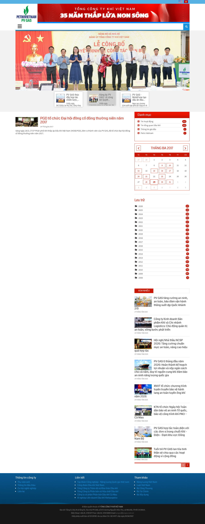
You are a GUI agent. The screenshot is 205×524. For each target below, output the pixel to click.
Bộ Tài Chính (143, 491)
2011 (141, 265)
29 (154, 181)
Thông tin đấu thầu (26, 485)
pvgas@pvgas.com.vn (125, 513)
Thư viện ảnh (24, 481)
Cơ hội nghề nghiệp (27, 488)
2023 (141, 218)
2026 (141, 206)
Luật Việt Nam (143, 485)
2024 (141, 214)
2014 (141, 254)
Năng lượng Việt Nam (147, 481)
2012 (141, 261)
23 (162, 176)
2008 (141, 277)
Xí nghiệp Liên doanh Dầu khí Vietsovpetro (97, 497)
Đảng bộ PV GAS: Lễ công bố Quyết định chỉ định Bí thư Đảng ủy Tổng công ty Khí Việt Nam (102, 60)
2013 (141, 257)
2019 (141, 234)
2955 (184, 125)
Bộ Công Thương (144, 488)
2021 (141, 226)
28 (146, 159)
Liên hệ (21, 491)
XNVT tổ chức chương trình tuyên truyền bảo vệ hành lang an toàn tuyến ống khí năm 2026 (160, 391)
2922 (184, 121)
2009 (141, 273)
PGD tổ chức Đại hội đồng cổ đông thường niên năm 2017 (26, 122)
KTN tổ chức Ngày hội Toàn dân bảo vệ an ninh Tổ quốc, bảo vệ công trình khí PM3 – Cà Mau (160, 412)
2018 (141, 238)
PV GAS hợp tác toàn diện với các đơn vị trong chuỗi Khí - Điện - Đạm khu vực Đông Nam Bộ (161, 433)
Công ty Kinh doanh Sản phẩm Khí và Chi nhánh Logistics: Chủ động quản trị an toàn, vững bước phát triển (160, 324)
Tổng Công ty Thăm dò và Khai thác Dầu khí (97, 488)
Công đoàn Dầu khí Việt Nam (90, 485)
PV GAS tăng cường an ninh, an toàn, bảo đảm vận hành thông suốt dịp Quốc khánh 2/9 (161, 303)
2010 (141, 269)
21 (146, 176)
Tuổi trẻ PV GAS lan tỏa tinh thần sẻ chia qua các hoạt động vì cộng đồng (170, 452)
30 (162, 182)
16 (162, 171)
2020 (141, 230)
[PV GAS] (26, 13)
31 (170, 182)
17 (170, 171)
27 (138, 159)
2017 (141, 242)
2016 (141, 246)
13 (138, 171)
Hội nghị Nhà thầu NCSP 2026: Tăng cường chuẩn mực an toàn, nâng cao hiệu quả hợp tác (160, 345)
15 (154, 171)
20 (138, 176)
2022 (141, 222)
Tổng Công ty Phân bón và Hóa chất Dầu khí (97, 491)
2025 (141, 210)
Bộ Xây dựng (143, 494)
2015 (141, 249)
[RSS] (139, 121)
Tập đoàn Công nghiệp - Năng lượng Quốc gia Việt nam (103, 481)
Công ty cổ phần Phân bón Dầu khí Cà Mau (97, 494)
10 (170, 165)
